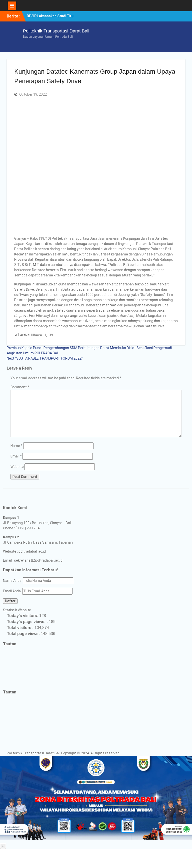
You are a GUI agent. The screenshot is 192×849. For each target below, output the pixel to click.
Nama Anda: (12, 581)
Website (17, 467)
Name (16, 446)
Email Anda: (12, 591)
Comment (19, 387)
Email (16, 456)
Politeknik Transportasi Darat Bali (56, 30)
